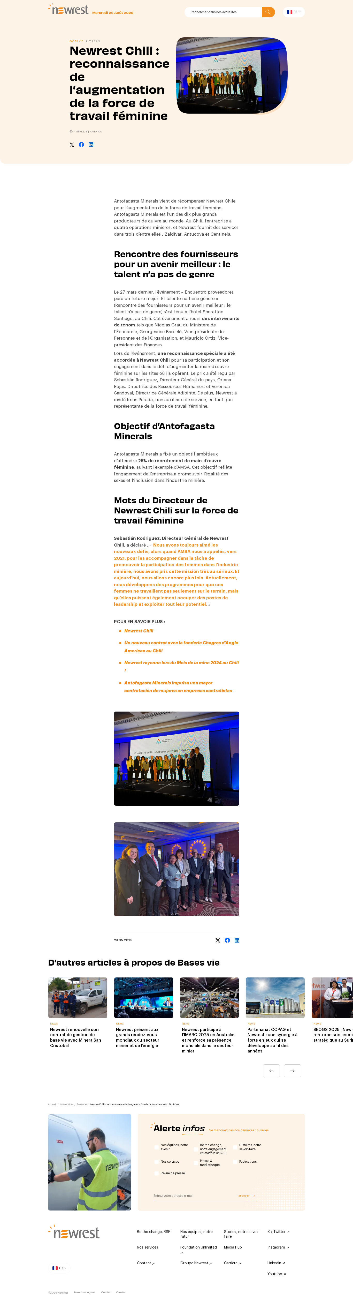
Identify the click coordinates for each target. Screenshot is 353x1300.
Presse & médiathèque (210, 1163)
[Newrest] (68, 8)
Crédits (105, 1292)
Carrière (231, 1263)
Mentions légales (84, 1292)
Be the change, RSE (153, 1232)
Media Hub (233, 1247)
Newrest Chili (138, 631)
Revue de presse (173, 1173)
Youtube (274, 1274)
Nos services (66, 1104)
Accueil (52, 1104)
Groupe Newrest (194, 1263)
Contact (144, 1263)
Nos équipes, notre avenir (174, 1147)
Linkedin (274, 1263)
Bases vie (81, 1104)
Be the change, (213, 1149)
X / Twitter (276, 1232)
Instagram (276, 1247)
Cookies (120, 1292)
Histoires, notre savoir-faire (250, 1147)
